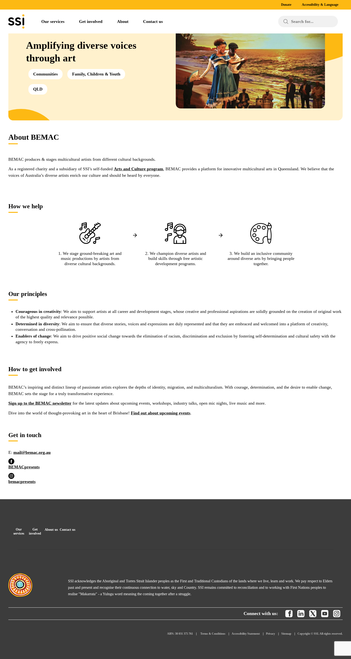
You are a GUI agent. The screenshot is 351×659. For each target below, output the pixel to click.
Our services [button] (18, 531)
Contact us (153, 21)
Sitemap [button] (286, 633)
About (122, 21)
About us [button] (51, 529)
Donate (286, 4)
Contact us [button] (67, 529)
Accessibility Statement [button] (246, 633)
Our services (52, 21)
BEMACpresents (24, 467)
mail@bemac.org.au (32, 452)
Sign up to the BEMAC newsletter (39, 403)
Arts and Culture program (138, 168)
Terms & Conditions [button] (212, 633)
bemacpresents (22, 481)
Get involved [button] (35, 531)
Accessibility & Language (320, 4)
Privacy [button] (270, 633)
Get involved (90, 21)
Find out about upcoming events (160, 413)
